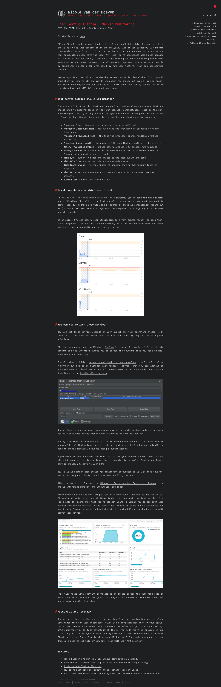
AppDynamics (64, 456)
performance (97, 28)
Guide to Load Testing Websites (82, 666)
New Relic (63, 471)
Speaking (111, 16)
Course (124, 16)
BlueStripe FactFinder (110, 486)
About (145, 16)
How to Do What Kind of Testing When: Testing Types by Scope (101, 669)
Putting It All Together (203, 43)
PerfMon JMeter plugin (93, 373)
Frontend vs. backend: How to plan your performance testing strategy (106, 662)
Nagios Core (65, 430)
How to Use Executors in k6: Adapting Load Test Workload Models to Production (112, 673)
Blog (79, 16)
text (111, 28)
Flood (113, 55)
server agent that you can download (112, 362)
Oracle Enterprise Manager (73, 486)
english (81, 28)
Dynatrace (154, 441)
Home (70, 16)
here (82, 36)
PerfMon (109, 347)
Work (99, 16)
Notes (90, 16)
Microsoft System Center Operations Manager (128, 483)
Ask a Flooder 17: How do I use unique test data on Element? (101, 658)
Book (134, 16)
